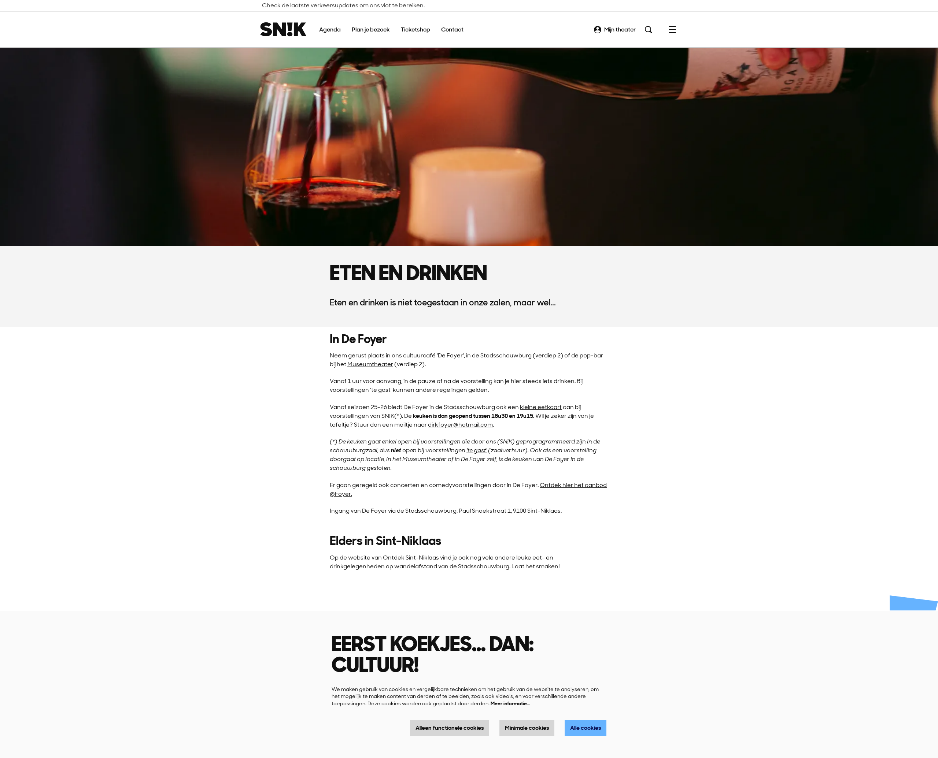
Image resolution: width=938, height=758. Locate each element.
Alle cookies (585, 728)
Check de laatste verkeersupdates (310, 5)
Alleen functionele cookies (450, 728)
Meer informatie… (510, 703)
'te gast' (476, 450)
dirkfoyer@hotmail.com (460, 424)
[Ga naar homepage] (283, 29)
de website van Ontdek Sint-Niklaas (389, 557)
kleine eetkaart (541, 407)
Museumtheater (370, 364)
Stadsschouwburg (506, 355)
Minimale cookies (527, 728)
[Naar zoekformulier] (648, 29)
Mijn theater (620, 29)
